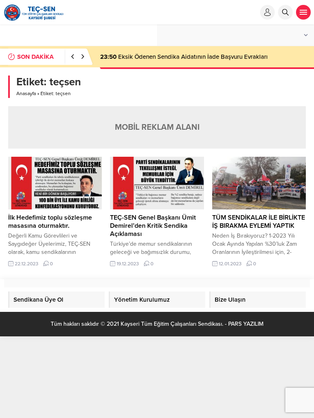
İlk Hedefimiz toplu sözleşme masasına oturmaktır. (50, 221)
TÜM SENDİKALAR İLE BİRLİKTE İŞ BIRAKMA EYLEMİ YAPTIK (258, 221)
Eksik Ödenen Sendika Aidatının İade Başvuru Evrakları (184, 56)
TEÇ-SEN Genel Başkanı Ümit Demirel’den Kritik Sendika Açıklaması (153, 225)
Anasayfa (26, 93)
